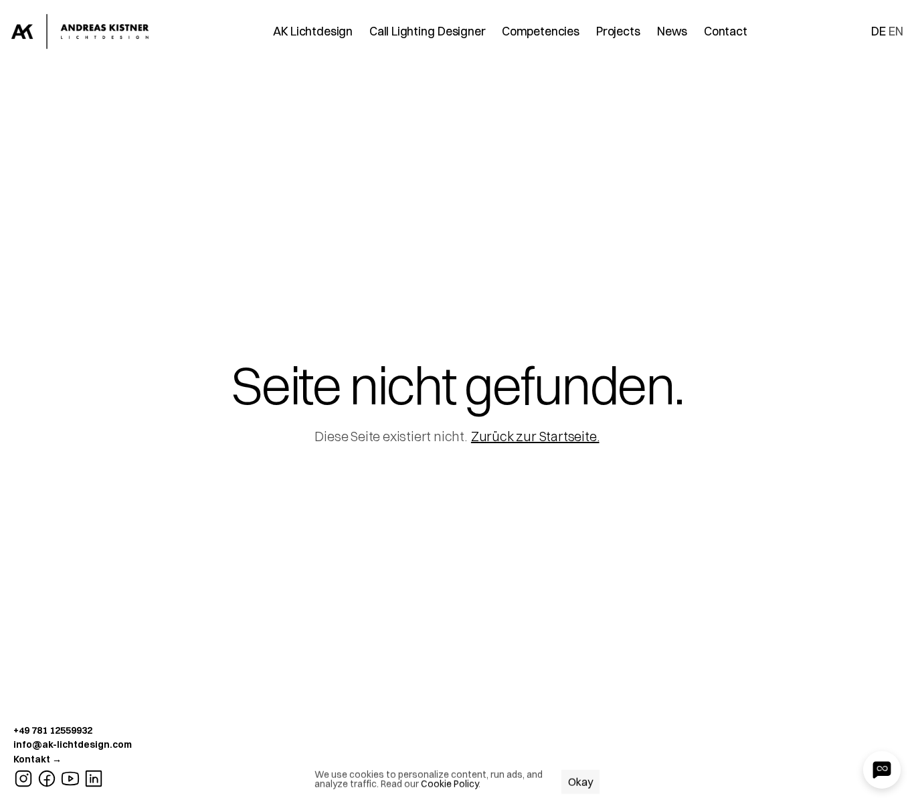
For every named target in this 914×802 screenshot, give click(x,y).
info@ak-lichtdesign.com (72, 744)
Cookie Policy (449, 784)
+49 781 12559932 (52, 730)
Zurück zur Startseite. (535, 436)
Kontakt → (37, 759)
